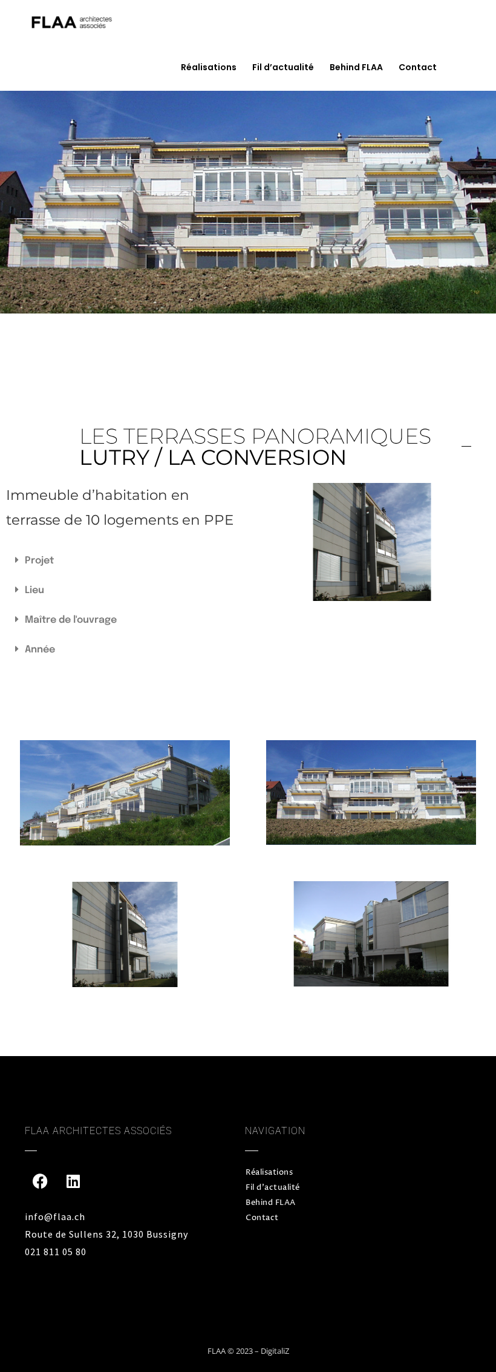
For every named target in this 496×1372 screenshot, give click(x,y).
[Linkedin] (73, 1181)
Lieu (34, 590)
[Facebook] (40, 1181)
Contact (418, 67)
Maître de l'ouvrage (71, 620)
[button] (124, 561)
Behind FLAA (356, 67)
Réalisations (209, 67)
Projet (39, 561)
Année (40, 650)
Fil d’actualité (283, 67)
